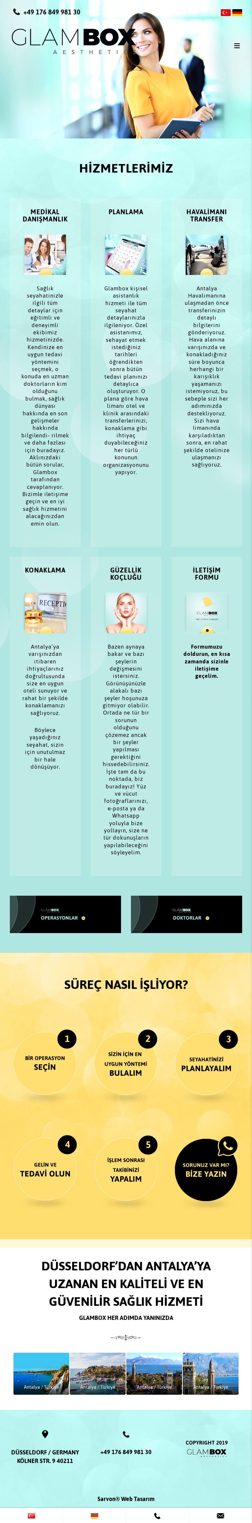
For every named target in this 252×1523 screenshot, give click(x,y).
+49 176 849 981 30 (126, 1452)
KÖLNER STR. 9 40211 (45, 1460)
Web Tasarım (138, 1498)
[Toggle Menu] (237, 45)
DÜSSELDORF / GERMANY (45, 1452)
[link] (31, 1515)
